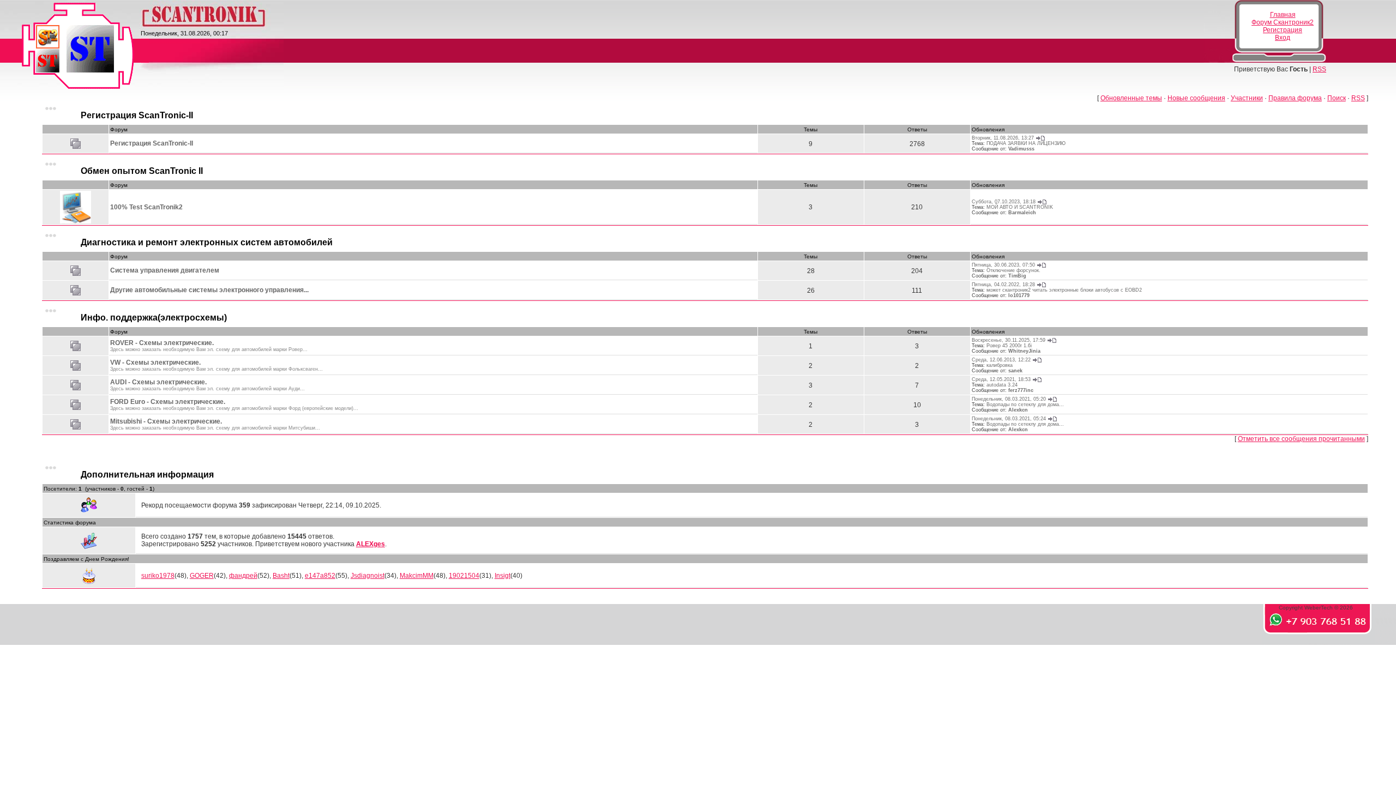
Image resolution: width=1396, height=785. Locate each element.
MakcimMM (417, 575)
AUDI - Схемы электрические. (158, 382)
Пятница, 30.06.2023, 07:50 (1003, 265)
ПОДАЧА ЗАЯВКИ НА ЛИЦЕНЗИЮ (1026, 143)
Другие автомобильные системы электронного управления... (209, 290)
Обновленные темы (1131, 98)
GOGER (202, 575)
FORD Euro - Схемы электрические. (167, 402)
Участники (1247, 98)
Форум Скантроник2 (1282, 22)
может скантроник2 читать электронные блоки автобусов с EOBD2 (1064, 290)
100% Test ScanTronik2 (146, 207)
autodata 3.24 (1002, 385)
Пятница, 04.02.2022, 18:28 (1003, 284)
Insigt (502, 575)
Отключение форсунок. (1013, 270)
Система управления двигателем (164, 270)
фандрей (243, 575)
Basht (281, 575)
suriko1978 (157, 575)
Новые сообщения (1196, 98)
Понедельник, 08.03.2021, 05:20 (1009, 399)
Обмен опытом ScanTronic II (142, 171)
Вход (1282, 37)
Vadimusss (1021, 149)
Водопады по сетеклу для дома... (1025, 404)
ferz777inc (1020, 390)
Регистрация (1282, 30)
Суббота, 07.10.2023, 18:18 (1004, 201)
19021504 (464, 575)
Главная (1283, 15)
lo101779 (1019, 295)
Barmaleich (1022, 212)
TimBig (1017, 276)
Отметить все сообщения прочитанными (1301, 439)
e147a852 (320, 575)
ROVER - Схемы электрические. (162, 343)
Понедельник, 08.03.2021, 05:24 (1009, 418)
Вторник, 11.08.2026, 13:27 (1003, 138)
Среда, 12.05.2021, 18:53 (1001, 379)
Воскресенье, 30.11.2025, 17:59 (1008, 340)
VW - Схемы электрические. (155, 362)
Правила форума (1295, 98)
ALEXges (370, 544)
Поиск (1336, 98)
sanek (1015, 370)
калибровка (999, 365)
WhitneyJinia (1024, 351)
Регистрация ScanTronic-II (137, 115)
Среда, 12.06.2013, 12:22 (1001, 360)
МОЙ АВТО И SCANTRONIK (1019, 207)
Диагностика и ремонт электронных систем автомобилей (207, 242)
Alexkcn (1018, 410)
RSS (1319, 69)
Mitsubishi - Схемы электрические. (166, 421)
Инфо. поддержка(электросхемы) (154, 317)
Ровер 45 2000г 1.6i (1009, 345)
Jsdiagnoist (367, 575)
